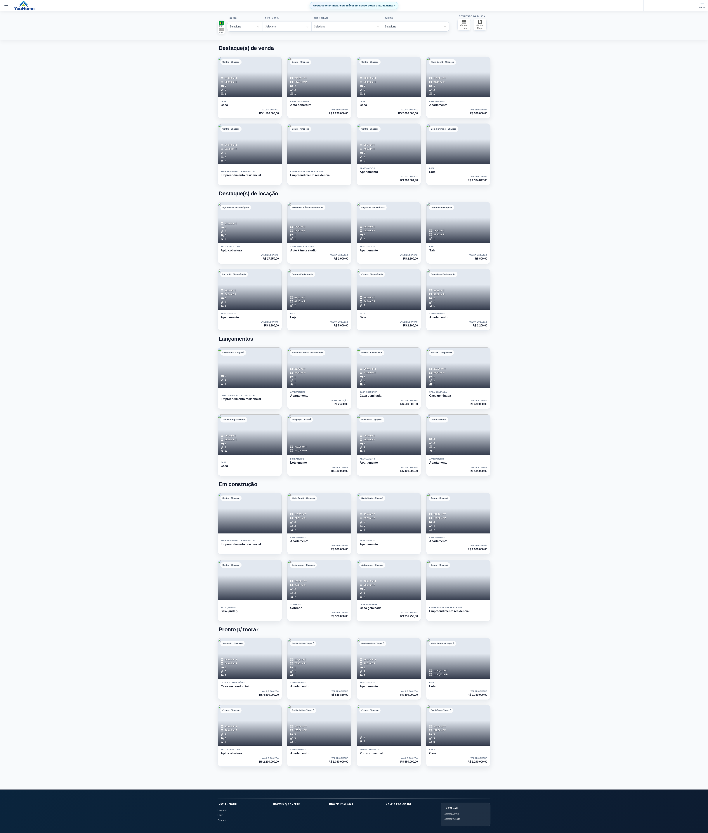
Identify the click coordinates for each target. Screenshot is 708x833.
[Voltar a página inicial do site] (24, 5)
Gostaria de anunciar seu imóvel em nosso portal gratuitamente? (354, 5)
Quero (233, 18)
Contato (222, 820)
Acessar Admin (452, 813)
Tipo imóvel (272, 18)
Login (220, 815)
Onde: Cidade (321, 18)
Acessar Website (452, 818)
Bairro (389, 18)
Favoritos (222, 810)
